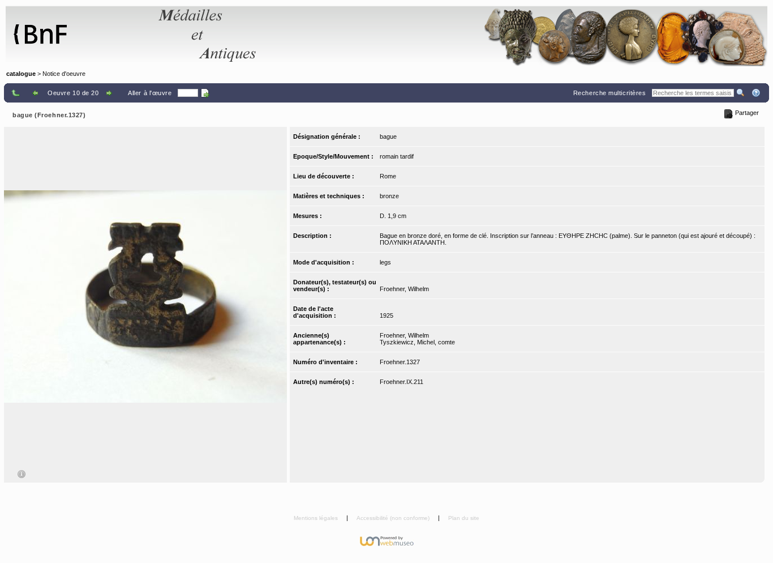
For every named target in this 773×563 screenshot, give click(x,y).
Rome (388, 176)
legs (385, 262)
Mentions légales (317, 518)
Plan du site (463, 518)
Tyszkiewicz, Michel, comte (417, 342)
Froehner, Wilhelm (404, 288)
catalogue (21, 73)
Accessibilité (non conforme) (394, 518)
